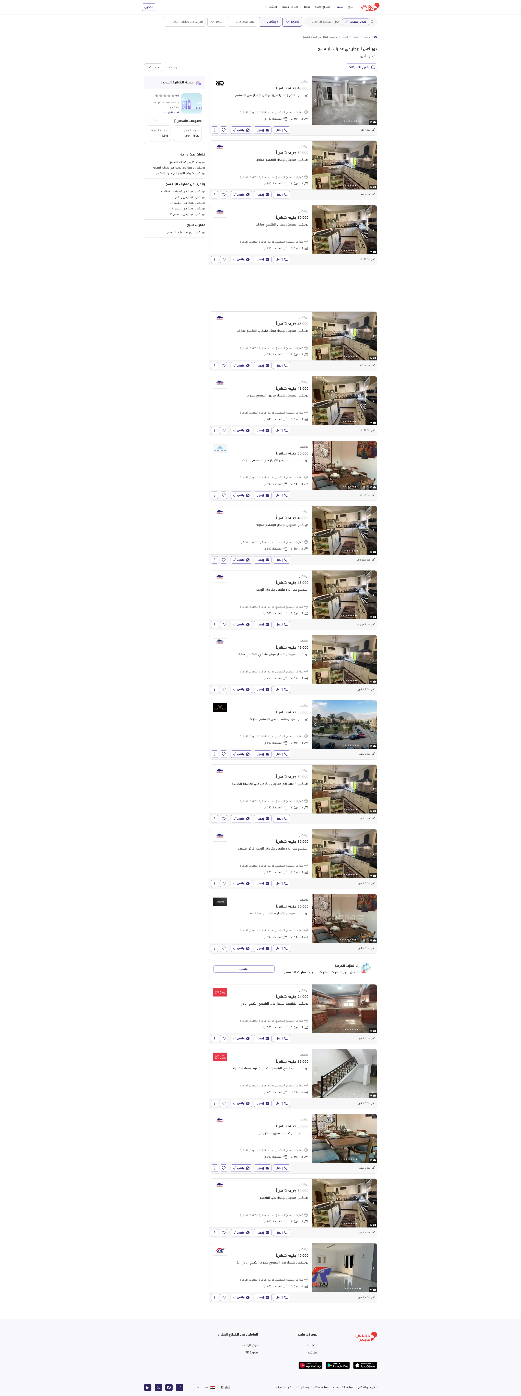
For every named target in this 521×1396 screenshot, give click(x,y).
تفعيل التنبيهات (359, 67)
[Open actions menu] (214, 130)
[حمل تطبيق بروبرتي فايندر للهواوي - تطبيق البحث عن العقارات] (311, 1365)
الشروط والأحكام (367, 1387)
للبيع (351, 6)
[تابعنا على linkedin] (147, 1387)
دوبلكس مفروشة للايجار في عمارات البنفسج (180, 173)
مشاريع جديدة (322, 6)
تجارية (306, 6)
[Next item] (150, 120)
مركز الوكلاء (250, 1345)
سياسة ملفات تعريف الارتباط (312, 1387)
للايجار (339, 6)
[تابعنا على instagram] (179, 1387)
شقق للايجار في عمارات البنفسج (187, 161)
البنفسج (344, 37)
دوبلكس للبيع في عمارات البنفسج (186, 232)
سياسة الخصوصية (343, 1387)
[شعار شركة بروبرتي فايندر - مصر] (370, 7)
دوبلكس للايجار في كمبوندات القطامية (183, 191)
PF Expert (251, 1352)
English (226, 1387)
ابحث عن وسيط (290, 6)
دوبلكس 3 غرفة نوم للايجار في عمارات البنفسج (178, 167)
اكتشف (273, 6)
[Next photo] (373, 100)
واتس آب (239, 129)
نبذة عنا (312, 1345)
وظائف (312, 1352)
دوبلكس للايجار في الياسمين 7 (187, 202)
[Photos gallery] (344, 100)
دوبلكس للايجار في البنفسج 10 (187, 214)
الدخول (148, 7)
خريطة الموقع (283, 1387)
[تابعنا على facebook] (169, 1387)
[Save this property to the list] (223, 130)
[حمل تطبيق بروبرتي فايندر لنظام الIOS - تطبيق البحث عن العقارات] (365, 1365)
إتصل (279, 129)
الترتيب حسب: (172, 67)
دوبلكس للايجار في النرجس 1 (188, 208)
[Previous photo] (315, 100)
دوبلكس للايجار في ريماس (190, 197)
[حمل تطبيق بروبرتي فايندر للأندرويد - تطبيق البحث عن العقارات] (338, 1365)
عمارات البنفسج (358, 21)
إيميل (260, 129)
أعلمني (243, 968)
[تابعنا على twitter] (158, 1387)
